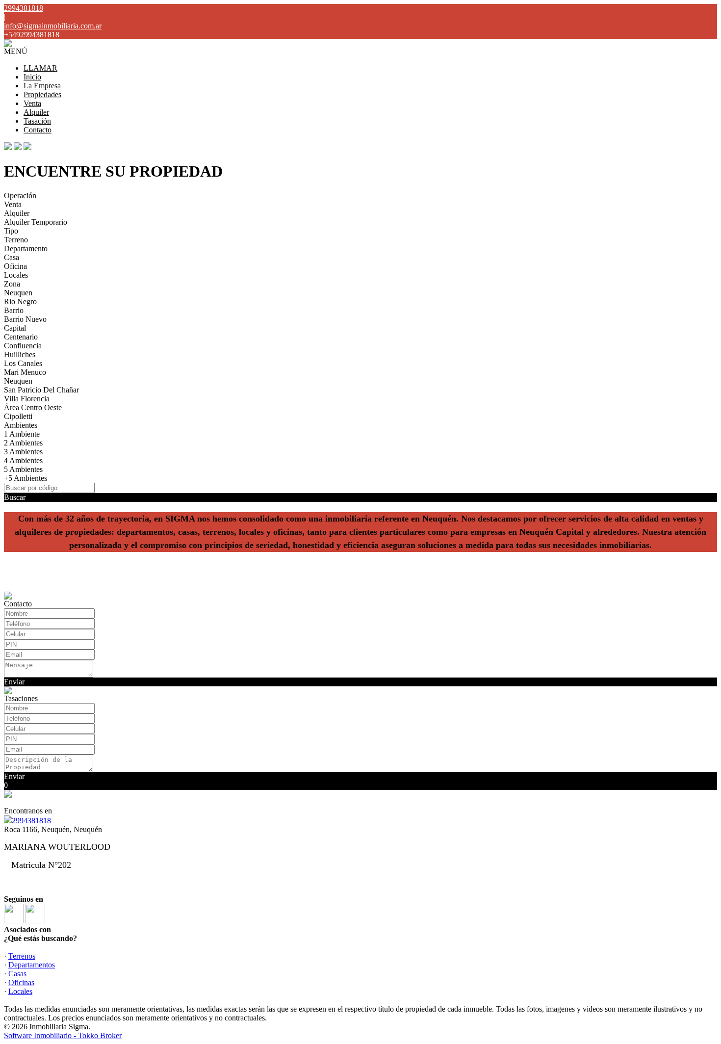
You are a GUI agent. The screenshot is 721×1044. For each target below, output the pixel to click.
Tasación (37, 121)
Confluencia (23, 345)
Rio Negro (20, 301)
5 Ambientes (23, 469)
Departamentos (31, 965)
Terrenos (21, 956)
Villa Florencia (27, 398)
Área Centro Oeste (33, 407)
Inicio (32, 77)
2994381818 (31, 820)
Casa (11, 257)
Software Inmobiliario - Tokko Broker (63, 1035)
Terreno (16, 239)
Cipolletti (18, 416)
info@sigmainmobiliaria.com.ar (53, 26)
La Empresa (42, 85)
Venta (32, 103)
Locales (16, 275)
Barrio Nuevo (25, 319)
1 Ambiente (22, 434)
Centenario (21, 337)
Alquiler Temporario (35, 222)
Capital (15, 328)
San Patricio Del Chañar (41, 390)
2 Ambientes (23, 443)
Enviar (14, 682)
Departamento (26, 248)
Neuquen (18, 292)
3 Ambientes (23, 451)
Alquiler (36, 112)
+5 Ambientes (25, 478)
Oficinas (21, 982)
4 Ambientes (23, 460)
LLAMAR (40, 68)
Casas (17, 973)
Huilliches (19, 354)
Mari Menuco (25, 372)
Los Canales (23, 363)
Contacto (38, 130)
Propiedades (42, 94)
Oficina (15, 266)
